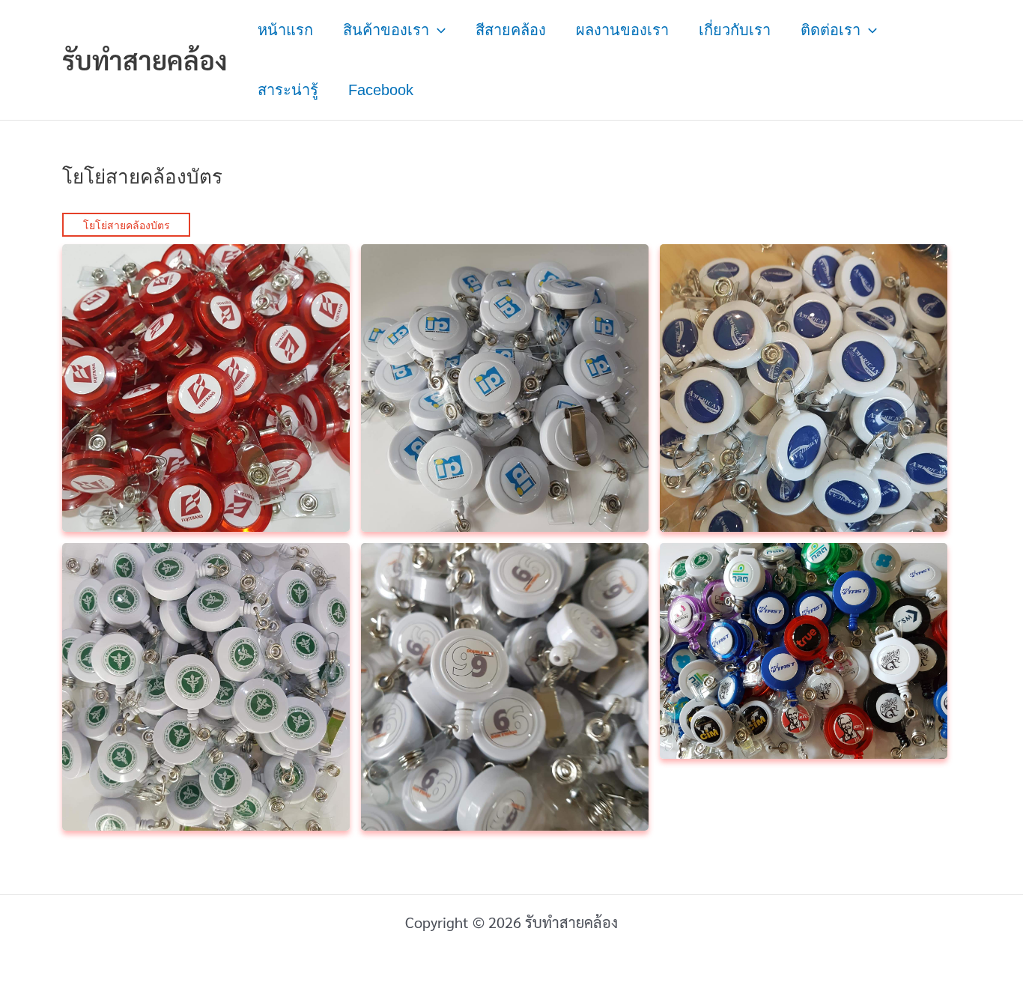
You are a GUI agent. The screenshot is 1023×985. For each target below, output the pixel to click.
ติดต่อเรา (830, 30)
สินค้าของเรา (386, 30)
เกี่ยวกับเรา (735, 30)
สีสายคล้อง (511, 30)
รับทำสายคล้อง (145, 59)
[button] (437, 30)
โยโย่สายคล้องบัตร (126, 225)
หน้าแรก (285, 30)
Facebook (380, 90)
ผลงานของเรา (622, 30)
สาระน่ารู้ (288, 90)
